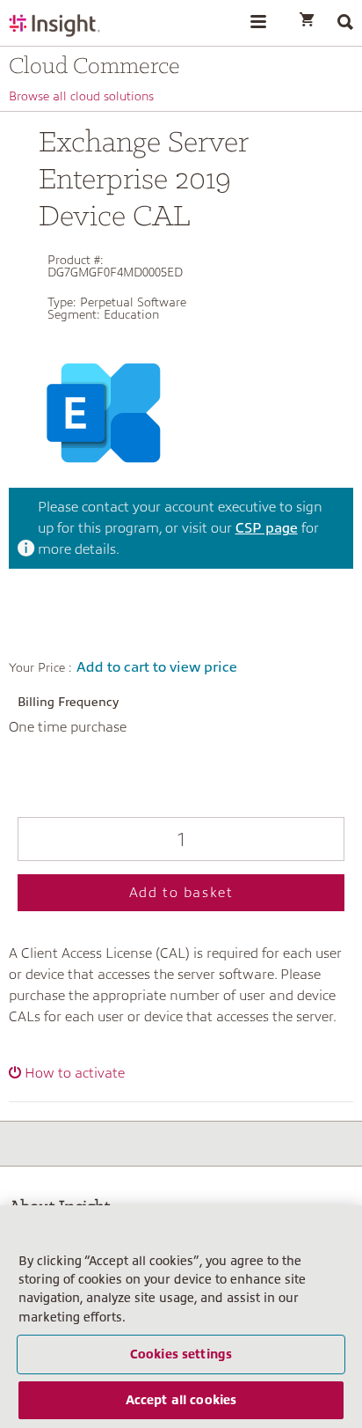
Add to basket (181, 893)
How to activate (75, 1073)
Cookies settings (181, 1354)
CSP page (266, 528)
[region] (181, 1316)
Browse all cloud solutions (81, 96)
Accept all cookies (181, 1400)
